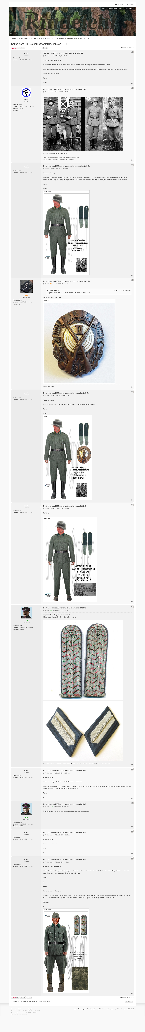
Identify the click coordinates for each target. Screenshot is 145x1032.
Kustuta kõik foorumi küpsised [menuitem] (105, 1009)
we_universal (17, 1012)
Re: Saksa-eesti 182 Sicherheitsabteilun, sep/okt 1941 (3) (66, 393)
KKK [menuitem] (11, 33)
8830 (20, 300)
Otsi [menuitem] (16, 33)
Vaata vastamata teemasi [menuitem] (109, 8)
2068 (20, 104)
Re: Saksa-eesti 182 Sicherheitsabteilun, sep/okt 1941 (64, 89)
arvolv (26, 53)
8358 (20, 626)
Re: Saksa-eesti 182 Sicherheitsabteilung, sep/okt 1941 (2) (66, 166)
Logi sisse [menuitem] (131, 4)
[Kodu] (72, 21)
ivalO (26, 621)
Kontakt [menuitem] (92, 1009)
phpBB (17, 1009)
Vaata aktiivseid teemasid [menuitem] (126, 8)
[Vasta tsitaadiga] (132, 52)
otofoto (26, 99)
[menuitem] (13, 1015)
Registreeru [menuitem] (120, 4)
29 (20, 58)
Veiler (26, 295)
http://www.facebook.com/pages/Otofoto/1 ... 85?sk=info (59, 159)
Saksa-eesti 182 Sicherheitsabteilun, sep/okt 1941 (39, 43)
